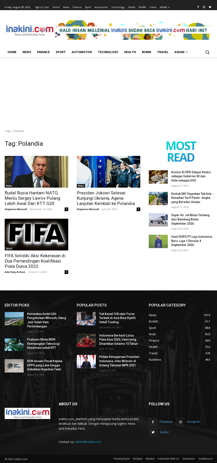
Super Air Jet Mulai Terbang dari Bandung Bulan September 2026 (190, 219)
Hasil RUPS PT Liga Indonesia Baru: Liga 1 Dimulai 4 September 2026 (191, 241)
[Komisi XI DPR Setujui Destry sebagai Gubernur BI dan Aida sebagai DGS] (158, 177)
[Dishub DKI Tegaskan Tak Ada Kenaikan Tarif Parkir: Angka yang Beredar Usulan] (158, 198)
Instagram (193, 421)
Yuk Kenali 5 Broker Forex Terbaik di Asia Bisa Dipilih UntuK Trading (117, 318)
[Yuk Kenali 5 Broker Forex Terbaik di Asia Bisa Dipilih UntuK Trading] (86, 318)
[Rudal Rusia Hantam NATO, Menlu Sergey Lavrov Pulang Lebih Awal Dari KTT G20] (36, 172)
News (9, 185)
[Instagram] (204, 7)
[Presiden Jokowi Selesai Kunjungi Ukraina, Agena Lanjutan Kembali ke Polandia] (108, 172)
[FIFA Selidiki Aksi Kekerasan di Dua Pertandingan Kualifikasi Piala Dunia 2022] (36, 234)
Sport (9, 248)
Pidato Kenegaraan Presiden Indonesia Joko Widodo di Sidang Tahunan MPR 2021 (119, 361)
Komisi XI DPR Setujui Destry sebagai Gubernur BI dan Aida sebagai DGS (191, 176)
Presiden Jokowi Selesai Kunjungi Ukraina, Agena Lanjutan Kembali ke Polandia (106, 198)
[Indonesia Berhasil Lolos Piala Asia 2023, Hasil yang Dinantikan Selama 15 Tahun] (86, 340)
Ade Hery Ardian (15, 271)
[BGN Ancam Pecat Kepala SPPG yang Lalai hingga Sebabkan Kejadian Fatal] (14, 365)
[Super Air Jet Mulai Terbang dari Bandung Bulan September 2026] (158, 220)
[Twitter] (209, 7)
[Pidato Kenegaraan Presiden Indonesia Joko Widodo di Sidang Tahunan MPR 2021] (86, 361)
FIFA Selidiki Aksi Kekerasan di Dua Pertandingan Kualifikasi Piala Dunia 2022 (35, 261)
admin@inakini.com (88, 442)
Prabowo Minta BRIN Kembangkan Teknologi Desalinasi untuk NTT (43, 343)
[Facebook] (198, 7)
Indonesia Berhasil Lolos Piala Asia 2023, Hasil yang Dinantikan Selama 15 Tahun (118, 339)
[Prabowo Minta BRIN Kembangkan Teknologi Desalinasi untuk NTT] (14, 344)
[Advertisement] (108, 88)
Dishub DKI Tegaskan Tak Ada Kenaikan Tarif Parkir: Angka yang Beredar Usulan (191, 198)
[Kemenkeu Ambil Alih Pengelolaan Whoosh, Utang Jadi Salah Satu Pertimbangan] (14, 318)
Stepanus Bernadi (16, 209)
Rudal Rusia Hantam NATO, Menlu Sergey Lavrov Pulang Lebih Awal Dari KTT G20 (32, 198)
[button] (207, 52)
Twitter (164, 432)
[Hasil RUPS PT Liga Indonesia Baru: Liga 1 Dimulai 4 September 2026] (158, 241)
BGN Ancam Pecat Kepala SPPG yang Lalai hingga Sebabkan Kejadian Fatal (44, 365)
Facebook (166, 421)
